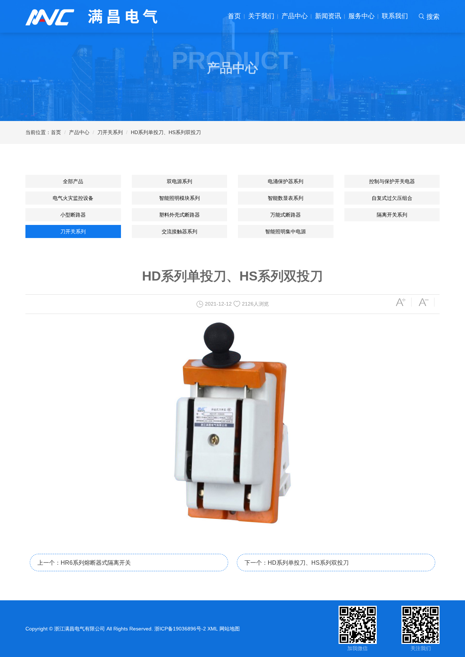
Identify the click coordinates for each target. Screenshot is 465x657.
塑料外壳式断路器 (179, 215)
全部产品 (73, 181)
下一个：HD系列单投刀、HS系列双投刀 (296, 563)
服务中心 (361, 16)
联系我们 (395, 16)
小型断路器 (73, 215)
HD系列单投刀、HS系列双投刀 (166, 132)
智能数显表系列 (285, 198)
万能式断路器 (285, 215)
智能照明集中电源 (285, 231)
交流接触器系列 (179, 231)
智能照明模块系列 (179, 198)
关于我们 (261, 16)
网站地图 (229, 629)
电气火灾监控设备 (73, 198)
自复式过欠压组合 (392, 198)
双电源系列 (179, 181)
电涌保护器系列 (285, 181)
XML (212, 629)
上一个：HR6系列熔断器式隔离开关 (84, 563)
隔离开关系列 (392, 215)
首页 (234, 16)
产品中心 (295, 16)
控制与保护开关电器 (392, 181)
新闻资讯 (328, 16)
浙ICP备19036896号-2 (180, 629)
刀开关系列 (110, 132)
